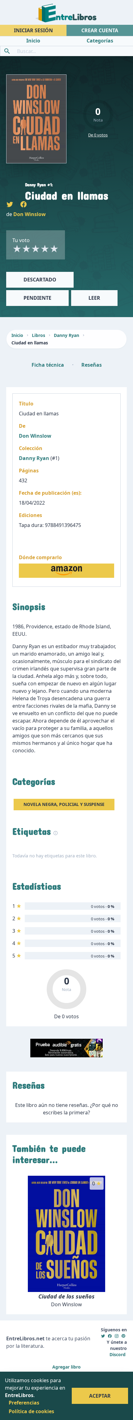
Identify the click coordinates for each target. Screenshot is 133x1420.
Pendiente (37, 297)
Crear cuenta (99, 30)
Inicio (17, 335)
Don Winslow (29, 214)
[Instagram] (116, 1336)
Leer (94, 297)
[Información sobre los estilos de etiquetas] (55, 832)
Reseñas (91, 364)
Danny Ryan (66, 335)
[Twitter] (103, 1336)
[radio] (17, 248)
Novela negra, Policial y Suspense (64, 804)
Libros (38, 335)
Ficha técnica (48, 364)
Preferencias (24, 1402)
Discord (117, 1354)
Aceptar (100, 1395)
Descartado (40, 279)
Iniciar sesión (33, 30)
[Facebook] (110, 1336)
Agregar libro (66, 1367)
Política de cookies (31, 1411)
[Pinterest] (123, 1336)
